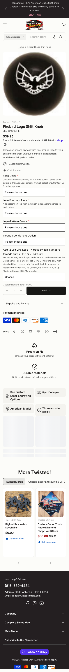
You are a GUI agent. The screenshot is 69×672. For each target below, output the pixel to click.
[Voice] (54, 37)
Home (21, 47)
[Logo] (35, 24)
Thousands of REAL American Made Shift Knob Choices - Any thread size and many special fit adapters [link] (34, 6)
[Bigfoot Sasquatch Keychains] (18, 504)
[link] (14, 331)
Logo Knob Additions (15, 200)
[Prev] (6, 9)
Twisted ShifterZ (28, 659)
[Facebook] (27, 603)
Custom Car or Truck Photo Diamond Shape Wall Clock (50, 528)
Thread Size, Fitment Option (19, 235)
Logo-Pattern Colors (15, 221)
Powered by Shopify (47, 659)
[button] (64, 25)
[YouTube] (41, 603)
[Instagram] (34, 603)
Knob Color (9, 176)
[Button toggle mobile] (5, 25)
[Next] (63, 9)
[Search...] (60, 37)
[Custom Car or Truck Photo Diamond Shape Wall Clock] (51, 504)
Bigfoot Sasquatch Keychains (16, 526)
